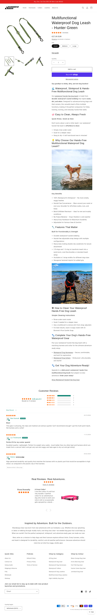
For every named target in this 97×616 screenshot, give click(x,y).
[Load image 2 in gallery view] (19, 61)
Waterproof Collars (55, 568)
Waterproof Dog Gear (55, 561)
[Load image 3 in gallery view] (29, 61)
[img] (11, 415)
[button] (83, 8)
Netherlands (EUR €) (12, 608)
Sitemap (7, 578)
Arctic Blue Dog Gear (77, 561)
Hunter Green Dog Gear (78, 568)
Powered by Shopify (87, 609)
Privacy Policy (31, 561)
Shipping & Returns (11, 568)
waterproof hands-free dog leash (66, 96)
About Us (8, 558)
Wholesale (8, 575)
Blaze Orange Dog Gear (78, 558)
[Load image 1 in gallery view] (9, 61)
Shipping (54, 39)
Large (74, 46)
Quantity (54, 58)
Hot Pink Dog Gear (77, 565)
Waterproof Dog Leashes (57, 571)
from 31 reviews (48, 485)
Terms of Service (32, 565)
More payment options (72, 79)
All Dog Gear (53, 558)
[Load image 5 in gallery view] (9, 71)
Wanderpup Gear (78, 609)
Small (55, 46)
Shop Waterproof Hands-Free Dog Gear (66, 380)
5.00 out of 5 (36, 399)
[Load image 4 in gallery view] (39, 61)
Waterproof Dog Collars (62, 358)
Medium (65, 46)
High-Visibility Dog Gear (56, 578)
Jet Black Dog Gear (77, 571)
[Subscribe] (37, 591)
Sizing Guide (9, 565)
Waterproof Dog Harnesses (63, 352)
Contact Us (8, 561)
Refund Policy (31, 558)
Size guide (55, 53)
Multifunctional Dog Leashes (58, 575)
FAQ (6, 571)
